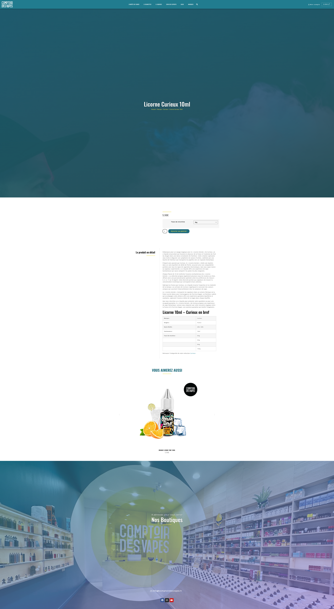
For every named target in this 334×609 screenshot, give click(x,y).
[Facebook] (162, 600)
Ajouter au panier (179, 231)
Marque (159, 109)
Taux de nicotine (178, 221)
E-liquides (159, 4)
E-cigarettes (147, 4)
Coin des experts (171, 4)
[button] (197, 4)
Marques (190, 4)
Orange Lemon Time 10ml (167, 450)
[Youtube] (172, 600)
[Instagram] (167, 600)
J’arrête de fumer (134, 4)
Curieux (165, 109)
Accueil (153, 109)
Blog (182, 4)
